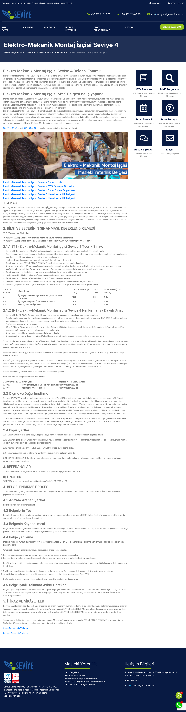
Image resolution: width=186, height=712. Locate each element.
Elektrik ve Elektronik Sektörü (53, 52)
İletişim (129, 27)
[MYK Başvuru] (144, 78)
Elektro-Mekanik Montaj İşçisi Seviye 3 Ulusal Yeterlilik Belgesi (39, 194)
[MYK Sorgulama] (170, 78)
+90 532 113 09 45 (130, 14)
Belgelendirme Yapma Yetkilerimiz (81, 678)
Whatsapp (156, 3)
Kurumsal (28, 27)
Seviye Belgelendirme (14, 52)
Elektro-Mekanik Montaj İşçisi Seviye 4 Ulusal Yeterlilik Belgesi (39, 198)
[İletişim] (170, 138)
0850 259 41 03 (29, 128)
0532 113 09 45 (177, 3)
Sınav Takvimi (144, 119)
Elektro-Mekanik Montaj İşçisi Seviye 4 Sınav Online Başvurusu (39, 190)
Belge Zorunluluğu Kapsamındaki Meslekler (85, 681)
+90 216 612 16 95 (100, 14)
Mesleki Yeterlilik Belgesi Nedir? (80, 684)
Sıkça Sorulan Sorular (75, 675)
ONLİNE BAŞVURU (172, 27)
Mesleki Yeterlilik (70, 28)
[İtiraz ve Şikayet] (144, 138)
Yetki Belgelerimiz (73, 672)
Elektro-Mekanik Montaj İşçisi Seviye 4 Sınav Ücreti (32, 182)
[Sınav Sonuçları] (170, 108)
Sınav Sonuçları (169, 119)
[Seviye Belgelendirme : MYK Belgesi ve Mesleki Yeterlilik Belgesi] (19, 14)
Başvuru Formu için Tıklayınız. (16, 633)
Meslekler (49, 27)
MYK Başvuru (144, 89)
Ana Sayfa (5, 28)
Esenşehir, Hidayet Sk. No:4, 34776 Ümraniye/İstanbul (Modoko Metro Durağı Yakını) (37, 3)
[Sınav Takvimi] (144, 108)
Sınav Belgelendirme (102, 28)
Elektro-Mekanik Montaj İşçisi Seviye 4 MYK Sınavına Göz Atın (38, 186)
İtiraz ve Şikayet (143, 149)
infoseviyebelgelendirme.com (167, 14)
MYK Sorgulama (169, 89)
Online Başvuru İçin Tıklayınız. (16, 628)
